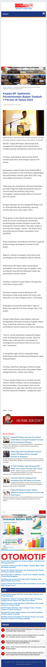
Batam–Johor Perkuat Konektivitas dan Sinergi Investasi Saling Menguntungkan (25, 648)
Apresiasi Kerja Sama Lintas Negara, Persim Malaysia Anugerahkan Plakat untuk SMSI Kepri (23, 642)
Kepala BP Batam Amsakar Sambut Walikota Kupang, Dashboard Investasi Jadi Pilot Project (27, 492)
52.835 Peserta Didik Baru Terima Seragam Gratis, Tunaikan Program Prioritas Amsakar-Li (21, 608)
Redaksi (22, 662)
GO (42, 512)
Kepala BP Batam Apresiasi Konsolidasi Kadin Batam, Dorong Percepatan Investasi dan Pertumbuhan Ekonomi (27, 439)
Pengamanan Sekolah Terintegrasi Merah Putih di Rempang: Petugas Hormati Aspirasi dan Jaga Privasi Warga (21, 599)
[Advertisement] (23, 42)
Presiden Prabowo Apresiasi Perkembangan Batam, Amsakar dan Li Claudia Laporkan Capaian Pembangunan (25, 636)
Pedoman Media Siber (32, 662)
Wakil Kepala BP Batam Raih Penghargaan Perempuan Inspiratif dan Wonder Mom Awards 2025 (26, 630)
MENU (6, 14)
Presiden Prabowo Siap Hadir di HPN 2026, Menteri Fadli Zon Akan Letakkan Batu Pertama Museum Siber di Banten (24, 654)
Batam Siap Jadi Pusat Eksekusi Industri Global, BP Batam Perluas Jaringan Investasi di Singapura (26, 454)
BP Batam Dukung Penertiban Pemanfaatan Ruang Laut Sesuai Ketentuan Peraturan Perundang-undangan (22, 617)
